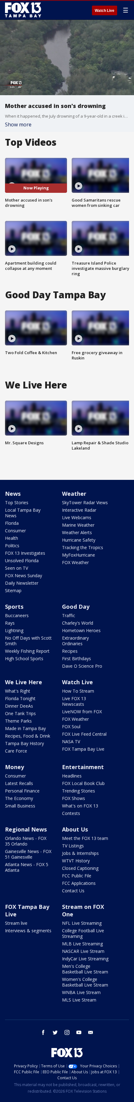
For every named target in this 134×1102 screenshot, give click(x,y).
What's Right (17, 691)
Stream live (16, 923)
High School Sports (24, 658)
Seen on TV (16, 568)
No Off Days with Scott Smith (28, 640)
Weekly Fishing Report (27, 651)
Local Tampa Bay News (23, 513)
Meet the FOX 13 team (85, 838)
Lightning (14, 630)
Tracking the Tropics (82, 547)
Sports (14, 606)
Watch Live (104, 10)
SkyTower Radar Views (85, 502)
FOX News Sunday (23, 575)
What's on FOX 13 (80, 806)
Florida (12, 523)
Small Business (20, 806)
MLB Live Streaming (82, 944)
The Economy (19, 798)
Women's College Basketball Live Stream (85, 982)
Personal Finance (22, 791)
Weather (74, 493)
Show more (18, 124)
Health (11, 538)
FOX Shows (73, 798)
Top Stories (16, 502)
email (91, 1032)
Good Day (75, 606)
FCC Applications (79, 883)
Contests (71, 813)
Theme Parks (18, 721)
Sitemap (13, 590)
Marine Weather (78, 525)
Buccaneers (17, 615)
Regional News (26, 829)
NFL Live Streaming (82, 923)
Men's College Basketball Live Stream (85, 969)
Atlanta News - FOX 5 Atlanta (26, 867)
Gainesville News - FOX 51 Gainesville (28, 854)
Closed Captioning (80, 868)
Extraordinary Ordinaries (75, 640)
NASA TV (71, 741)
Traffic (68, 615)
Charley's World (77, 623)
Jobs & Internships (80, 853)
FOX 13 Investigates (25, 553)
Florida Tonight (20, 698)
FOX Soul (71, 726)
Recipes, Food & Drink (27, 736)
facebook (43, 1032)
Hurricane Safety (78, 540)
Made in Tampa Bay (25, 728)
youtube (79, 1032)
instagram (67, 1032)
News (13, 493)
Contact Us (73, 891)
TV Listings (73, 846)
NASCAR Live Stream (83, 951)
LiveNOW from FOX (82, 711)
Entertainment (83, 767)
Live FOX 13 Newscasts (74, 701)
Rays (10, 623)
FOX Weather (75, 562)
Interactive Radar (79, 510)
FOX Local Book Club (83, 783)
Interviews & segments (28, 931)
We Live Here (23, 682)
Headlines (72, 776)
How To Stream (78, 691)
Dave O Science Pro (82, 666)
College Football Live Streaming (83, 933)
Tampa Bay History (24, 743)
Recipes (70, 651)
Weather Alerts (77, 532)
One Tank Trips (20, 713)
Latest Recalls (19, 783)
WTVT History (76, 861)
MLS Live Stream (79, 1000)
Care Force (16, 751)
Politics (12, 546)
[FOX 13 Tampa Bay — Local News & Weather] (23, 9)
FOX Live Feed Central (84, 734)
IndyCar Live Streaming (85, 959)
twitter (55, 1032)
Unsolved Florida (22, 560)
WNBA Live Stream (81, 992)
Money (14, 767)
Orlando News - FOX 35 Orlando (25, 841)
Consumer (15, 531)
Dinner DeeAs (19, 706)
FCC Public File (76, 876)
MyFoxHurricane (78, 555)
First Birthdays (76, 658)
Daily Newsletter (21, 583)
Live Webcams (76, 517)
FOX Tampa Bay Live (83, 749)
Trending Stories (78, 791)
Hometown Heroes (81, 630)
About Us (75, 829)
